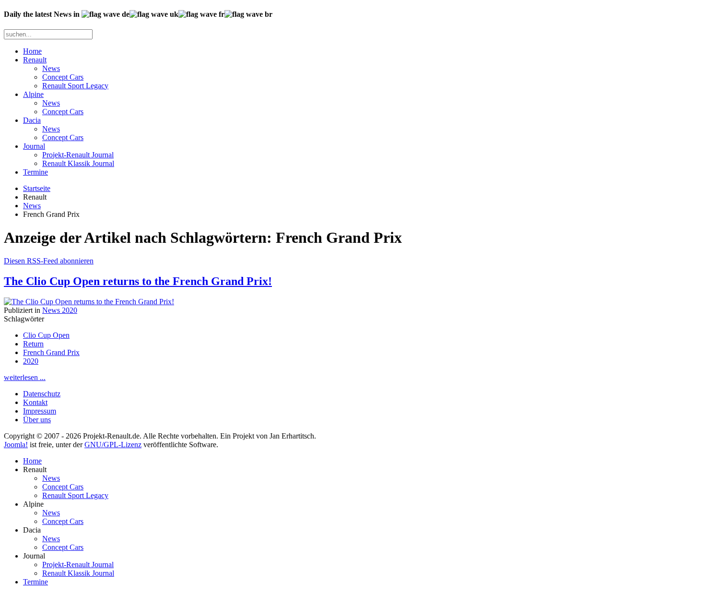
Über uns (37, 420)
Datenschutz (41, 394)
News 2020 (59, 310)
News (51, 68)
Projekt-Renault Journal (78, 155)
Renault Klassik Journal (78, 163)
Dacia (32, 120)
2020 (30, 361)
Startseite (36, 188)
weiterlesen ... (25, 377)
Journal (34, 146)
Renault (35, 60)
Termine (35, 172)
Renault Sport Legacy (75, 86)
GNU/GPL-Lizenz (112, 444)
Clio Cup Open (46, 335)
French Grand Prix (51, 352)
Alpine (33, 94)
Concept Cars (62, 77)
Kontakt (35, 402)
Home (32, 51)
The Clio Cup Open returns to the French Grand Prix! (138, 281)
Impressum (39, 411)
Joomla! (16, 444)
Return (33, 344)
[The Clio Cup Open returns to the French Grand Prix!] (89, 301)
